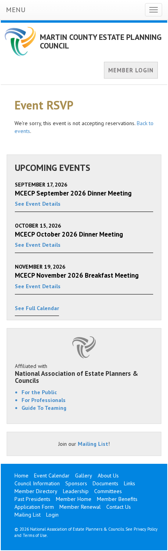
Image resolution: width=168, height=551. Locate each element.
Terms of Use (35, 535)
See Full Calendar (37, 308)
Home (21, 475)
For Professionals (43, 400)
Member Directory (35, 491)
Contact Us (118, 506)
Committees (108, 491)
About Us (108, 475)
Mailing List (93, 443)
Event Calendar (52, 475)
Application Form (34, 506)
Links (129, 483)
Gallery (83, 475)
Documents (105, 483)
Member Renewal (80, 506)
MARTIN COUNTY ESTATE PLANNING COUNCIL (101, 41)
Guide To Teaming (43, 407)
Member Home (73, 499)
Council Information (37, 483)
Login (52, 514)
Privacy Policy (145, 529)
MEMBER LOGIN (131, 70)
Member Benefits (117, 499)
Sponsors (76, 483)
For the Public (39, 392)
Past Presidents (32, 499)
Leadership (76, 491)
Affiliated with (76, 373)
